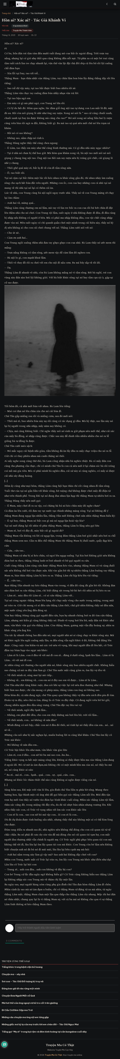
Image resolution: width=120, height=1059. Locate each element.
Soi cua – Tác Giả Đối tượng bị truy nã (22, 981)
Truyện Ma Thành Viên (22, 30)
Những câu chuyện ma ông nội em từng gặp (25, 1017)
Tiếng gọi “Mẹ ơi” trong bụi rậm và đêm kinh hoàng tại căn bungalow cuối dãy (44, 1031)
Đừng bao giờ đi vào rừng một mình (21, 988)
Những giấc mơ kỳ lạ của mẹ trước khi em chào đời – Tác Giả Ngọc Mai (40, 1024)
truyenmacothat (20, 26)
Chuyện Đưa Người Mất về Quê (18, 995)
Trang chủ (6, 13)
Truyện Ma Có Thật (60, 1045)
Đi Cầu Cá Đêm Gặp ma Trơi (17, 1010)
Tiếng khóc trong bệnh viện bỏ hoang (22, 967)
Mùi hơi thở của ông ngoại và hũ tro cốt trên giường (30, 1003)
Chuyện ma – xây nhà (13, 974)
